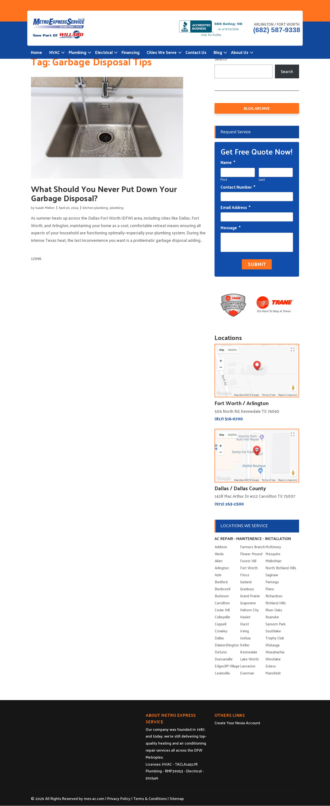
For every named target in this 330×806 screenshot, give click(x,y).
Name (228, 162)
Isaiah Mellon (45, 208)
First (224, 179)
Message (231, 227)
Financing (130, 52)
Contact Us (196, 52)
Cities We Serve (162, 52)
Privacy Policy (118, 798)
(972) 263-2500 (229, 504)
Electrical (104, 52)
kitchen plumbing (95, 208)
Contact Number (238, 187)
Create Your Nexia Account (237, 722)
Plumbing (77, 52)
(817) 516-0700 (229, 418)
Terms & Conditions (150, 798)
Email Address (236, 207)
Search (221, 58)
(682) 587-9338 (276, 30)
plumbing (116, 208)
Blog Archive (257, 108)
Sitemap (177, 798)
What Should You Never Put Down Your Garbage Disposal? (104, 193)
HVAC (54, 52)
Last (262, 179)
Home (36, 52)
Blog (218, 52)
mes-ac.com (94, 798)
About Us (239, 52)
